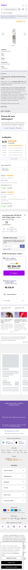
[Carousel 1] (10, 331)
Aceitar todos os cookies (11, 567)
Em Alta (6, 488)
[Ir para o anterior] (3, 34)
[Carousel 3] (13, 331)
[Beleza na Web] (4, 5)
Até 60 (2, 55)
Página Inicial (4, 16)
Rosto (3, 17)
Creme (2, 59)
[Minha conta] (23, 5)
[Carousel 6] (17, 331)
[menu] (1, 9)
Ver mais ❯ (25, 342)
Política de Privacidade (15, 426)
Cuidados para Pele (22, 16)
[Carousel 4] (14, 331)
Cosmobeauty (12, 16)
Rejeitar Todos (11, 562)
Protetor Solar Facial (10, 17)
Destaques (6, 482)
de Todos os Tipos (5, 64)
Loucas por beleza (8, 501)
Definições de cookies (11, 558)
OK (22, 246)
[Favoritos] (26, 5)
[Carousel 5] (15, 331)
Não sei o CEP (6, 249)
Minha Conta (7, 495)
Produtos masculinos (21, 417)
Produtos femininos (9, 417)
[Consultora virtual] (23, 9)
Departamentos (8, 476)
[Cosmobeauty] (6, 225)
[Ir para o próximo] (24, 34)
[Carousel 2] (12, 331)
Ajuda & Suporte (8, 470)
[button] (25, 215)
